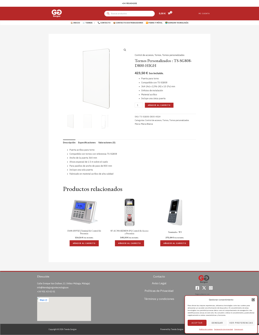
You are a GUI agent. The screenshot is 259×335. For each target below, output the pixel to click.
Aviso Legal (159, 283)
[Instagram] (211, 288)
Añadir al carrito (159, 105)
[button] (253, 299)
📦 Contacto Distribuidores (128, 23)
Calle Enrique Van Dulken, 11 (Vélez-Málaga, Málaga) (63, 283)
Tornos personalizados (173, 55)
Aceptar (197, 323)
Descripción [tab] (69, 142)
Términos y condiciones (159, 299)
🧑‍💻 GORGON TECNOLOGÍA (176, 23)
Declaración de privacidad (223, 329)
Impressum (238, 329)
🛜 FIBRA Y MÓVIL (154, 23)
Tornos (157, 55)
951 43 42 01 (48, 291)
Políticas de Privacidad (159, 291)
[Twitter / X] (204, 288)
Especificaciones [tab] (87, 142)
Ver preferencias (241, 323)
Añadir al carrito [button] (84, 243)
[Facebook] (197, 288)
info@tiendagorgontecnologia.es (53, 287)
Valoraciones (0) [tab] (106, 142)
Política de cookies (206, 329)
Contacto (159, 276)
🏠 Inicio (75, 23)
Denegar (217, 323)
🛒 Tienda (88, 23)
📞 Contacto (104, 23)
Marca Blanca (147, 124)
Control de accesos (144, 55)
